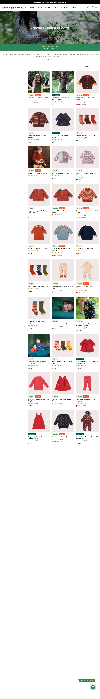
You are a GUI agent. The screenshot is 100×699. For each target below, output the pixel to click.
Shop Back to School (50, 49)
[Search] (88, 7)
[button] (96, 7)
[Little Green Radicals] (13, 7)
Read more (50, 59)
